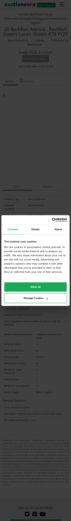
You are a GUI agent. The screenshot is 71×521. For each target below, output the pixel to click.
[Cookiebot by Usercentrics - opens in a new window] (52, 220)
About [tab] (58, 229)
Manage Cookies (34, 298)
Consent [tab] (13, 229)
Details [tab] (35, 229)
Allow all (35, 286)
